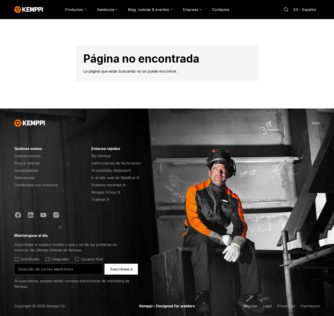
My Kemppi (101, 156)
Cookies (250, 306)
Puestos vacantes (109, 185)
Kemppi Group (109, 192)
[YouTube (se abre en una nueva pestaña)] (43, 215)
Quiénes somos (27, 156)
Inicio (316, 123)
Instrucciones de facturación (116, 163)
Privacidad (286, 306)
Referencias (24, 177)
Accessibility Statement (111, 170)
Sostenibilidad (26, 170)
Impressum (310, 306)
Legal (267, 306)
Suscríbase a (121, 269)
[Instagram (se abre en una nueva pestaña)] (56, 215)
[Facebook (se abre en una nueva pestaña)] (18, 215)
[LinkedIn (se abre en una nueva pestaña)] (30, 215)
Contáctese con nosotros (36, 185)
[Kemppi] (28, 9)
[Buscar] (286, 9)
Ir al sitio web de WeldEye (113, 177)
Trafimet (109, 199)
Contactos (220, 9)
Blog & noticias (27, 163)
